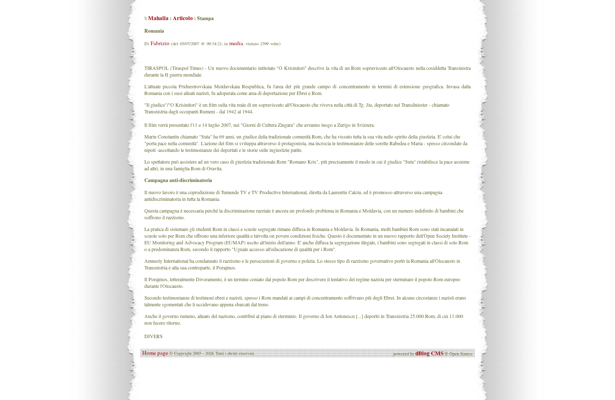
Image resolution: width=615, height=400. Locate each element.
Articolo (183, 18)
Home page (155, 352)
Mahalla (158, 18)
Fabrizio (160, 43)
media (236, 43)
